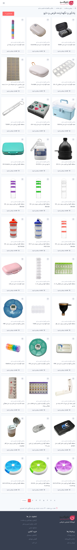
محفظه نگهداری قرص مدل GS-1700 (65, 164)
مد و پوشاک (71, 535)
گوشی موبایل (33, 539)
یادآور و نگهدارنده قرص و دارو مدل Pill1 (39, 364)
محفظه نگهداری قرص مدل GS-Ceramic (13, 164)
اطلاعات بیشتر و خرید (63, 51)
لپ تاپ (34, 543)
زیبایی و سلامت (68, 8)
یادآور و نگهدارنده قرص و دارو (45, 8)
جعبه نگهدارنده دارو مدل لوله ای (15, 45)
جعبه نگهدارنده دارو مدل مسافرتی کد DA (64, 84)
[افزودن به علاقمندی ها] (73, 19)
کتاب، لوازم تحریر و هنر (30, 524)
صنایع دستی (33, 528)
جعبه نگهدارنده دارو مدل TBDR (41, 324)
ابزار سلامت (59, 8)
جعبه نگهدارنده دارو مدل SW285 (66, 124)
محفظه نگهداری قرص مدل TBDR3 (14, 124)
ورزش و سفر (71, 543)
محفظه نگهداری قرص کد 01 (42, 284)
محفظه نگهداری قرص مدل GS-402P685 (13, 483)
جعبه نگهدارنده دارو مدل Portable (40, 84)
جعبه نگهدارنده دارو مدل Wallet (66, 45)
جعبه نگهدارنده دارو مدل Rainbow (15, 364)
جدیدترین (9, 13)
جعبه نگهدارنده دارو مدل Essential (40, 45)
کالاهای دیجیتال (32, 535)
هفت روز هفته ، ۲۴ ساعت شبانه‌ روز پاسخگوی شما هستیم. (37, 508)
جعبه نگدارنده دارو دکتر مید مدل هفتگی (13, 403)
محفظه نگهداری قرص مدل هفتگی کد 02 (64, 284)
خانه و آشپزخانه (70, 539)
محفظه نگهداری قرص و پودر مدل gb (65, 324)
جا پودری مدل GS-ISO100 (43, 164)
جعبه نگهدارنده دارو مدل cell (16, 284)
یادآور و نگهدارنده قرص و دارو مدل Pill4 (13, 324)
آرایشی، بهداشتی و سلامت (28, 520)
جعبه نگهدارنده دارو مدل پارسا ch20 (40, 124)
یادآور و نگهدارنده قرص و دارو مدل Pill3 (64, 364)
